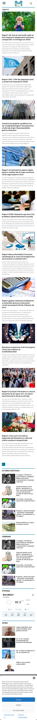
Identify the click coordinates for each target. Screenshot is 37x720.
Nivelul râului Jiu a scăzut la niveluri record (25, 523)
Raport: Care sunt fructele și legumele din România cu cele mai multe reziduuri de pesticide (17, 438)
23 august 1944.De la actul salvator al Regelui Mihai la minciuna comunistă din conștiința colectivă (25, 478)
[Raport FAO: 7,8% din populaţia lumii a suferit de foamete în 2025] (18, 65)
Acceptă (18, 700)
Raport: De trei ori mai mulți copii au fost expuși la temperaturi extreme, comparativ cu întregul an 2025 (18, 37)
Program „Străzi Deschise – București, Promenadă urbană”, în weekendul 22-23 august (25, 513)
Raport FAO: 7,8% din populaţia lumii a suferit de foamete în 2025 (18, 80)
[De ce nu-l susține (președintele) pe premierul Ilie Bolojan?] (8, 643)
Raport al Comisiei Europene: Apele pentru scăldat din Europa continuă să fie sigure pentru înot (18, 172)
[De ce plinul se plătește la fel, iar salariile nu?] (8, 655)
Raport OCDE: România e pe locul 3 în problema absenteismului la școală (18, 215)
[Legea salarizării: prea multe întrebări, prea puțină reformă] (8, 631)
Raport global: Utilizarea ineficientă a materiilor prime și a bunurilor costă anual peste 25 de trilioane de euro (18, 304)
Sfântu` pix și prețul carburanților (23, 663)
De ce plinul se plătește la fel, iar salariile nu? (25, 651)
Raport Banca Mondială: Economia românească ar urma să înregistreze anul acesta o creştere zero (18, 256)
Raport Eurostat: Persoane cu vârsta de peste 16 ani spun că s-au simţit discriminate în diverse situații (18, 393)
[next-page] (15, 464)
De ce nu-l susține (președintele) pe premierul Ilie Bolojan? (24, 640)
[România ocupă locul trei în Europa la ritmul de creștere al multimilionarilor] (18, 333)
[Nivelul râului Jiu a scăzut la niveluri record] (8, 526)
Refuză (18, 705)
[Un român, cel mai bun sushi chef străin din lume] (8, 503)
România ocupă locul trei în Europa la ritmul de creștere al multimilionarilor (18, 349)
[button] (34, 678)
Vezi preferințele (18, 710)
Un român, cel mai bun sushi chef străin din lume (25, 500)
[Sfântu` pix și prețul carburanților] (8, 666)
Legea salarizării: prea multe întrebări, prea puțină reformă (24, 629)
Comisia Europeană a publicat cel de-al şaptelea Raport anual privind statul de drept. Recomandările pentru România (18, 126)
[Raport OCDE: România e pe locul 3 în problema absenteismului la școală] (18, 200)
